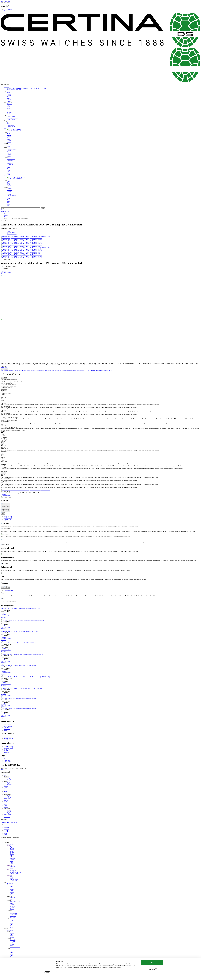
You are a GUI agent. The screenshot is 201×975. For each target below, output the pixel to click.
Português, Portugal (51, 370)
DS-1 (8, 109)
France (5, 788)
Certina (5, 214)
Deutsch (6, 370)
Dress (8, 97)
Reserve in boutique (6, 272)
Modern (9, 98)
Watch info (3, 390)
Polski (44, 370)
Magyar (28, 370)
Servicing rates (7, 749)
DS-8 (5, 216)
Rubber (9, 156)
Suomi (63, 370)
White (8, 174)
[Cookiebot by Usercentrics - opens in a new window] (46, 972)
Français (20, 370)
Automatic (9, 112)
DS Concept (4, 377)
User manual (4, 369)
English (12, 370)
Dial (2, 443)
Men (5, 128)
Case (2, 400)
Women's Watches (8, 738)
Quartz (8, 113)
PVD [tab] (5, 520)
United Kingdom (8, 814)
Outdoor (9, 99)
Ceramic (9, 152)
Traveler (9, 95)
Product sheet (4, 367)
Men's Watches (7, 737)
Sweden (6, 807)
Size (8, 869)
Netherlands (7, 798)
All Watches (7, 740)
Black (8, 167)
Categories (9, 875)
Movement (3, 451)
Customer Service (8, 746)
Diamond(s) (10, 188)
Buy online (3, 271)
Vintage (9, 94)
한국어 (110, 370)
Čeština (73, 370)
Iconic (8, 123)
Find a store (3, 274)
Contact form (7, 729)
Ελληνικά (77, 370)
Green (8, 170)
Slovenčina (58, 370)
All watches (10, 844)
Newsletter (6, 752)
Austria (5, 775)
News (5, 730)
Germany (6, 791)
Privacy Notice (7, 760)
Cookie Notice (7, 761)
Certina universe (8, 9)
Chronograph (10, 160)
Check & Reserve (8, 750)
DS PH (9, 105)
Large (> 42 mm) (11, 119)
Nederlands (32, 370)
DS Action (9, 104)
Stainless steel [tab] (7, 519)
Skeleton (9, 101)
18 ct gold (9, 153)
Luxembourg (7, 794)
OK (152, 962)
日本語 (96, 370)
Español (16, 370)
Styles (8, 845)
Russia (5, 804)
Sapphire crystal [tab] (8, 518)
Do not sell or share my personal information (152, 968)
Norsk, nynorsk (39, 370)
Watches (6, 215)
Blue (8, 168)
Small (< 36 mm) (11, 116)
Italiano (24, 370)
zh (69, 370)
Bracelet (3, 473)
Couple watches (11, 126)
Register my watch (8, 748)
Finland (6, 787)
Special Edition (10, 125)
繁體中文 (106, 370)
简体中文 (100, 370)
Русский (82, 370)
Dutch (8, 778)
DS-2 (8, 108)
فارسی (86, 370)
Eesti (9, 370)
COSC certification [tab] (8, 590)
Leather (9, 154)
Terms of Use (7, 758)
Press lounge (7, 727)
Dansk (2, 370)
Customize (59, 972)
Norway (6, 800)
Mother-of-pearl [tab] (8, 516)
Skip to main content (6, 1)
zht (71, 370)
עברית (93, 370)
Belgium (6, 776)
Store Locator (7, 724)
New (8, 122)
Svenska (67, 370)
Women (6, 176)
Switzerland (7, 808)
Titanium (9, 150)
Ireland (5, 792)
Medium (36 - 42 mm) (12, 118)
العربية (90, 370)
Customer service (8, 10)
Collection (6, 87)
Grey (8, 171)
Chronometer (10, 161)
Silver (8, 173)
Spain (5, 805)
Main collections (11, 856)
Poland (5, 801)
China (5, 781)
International (7, 817)
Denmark (6, 786)
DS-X (8, 106)
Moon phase (10, 163)
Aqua (8, 92)
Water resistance (11, 159)
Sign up (2, 769)
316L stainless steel (11, 149)
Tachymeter (10, 164)
